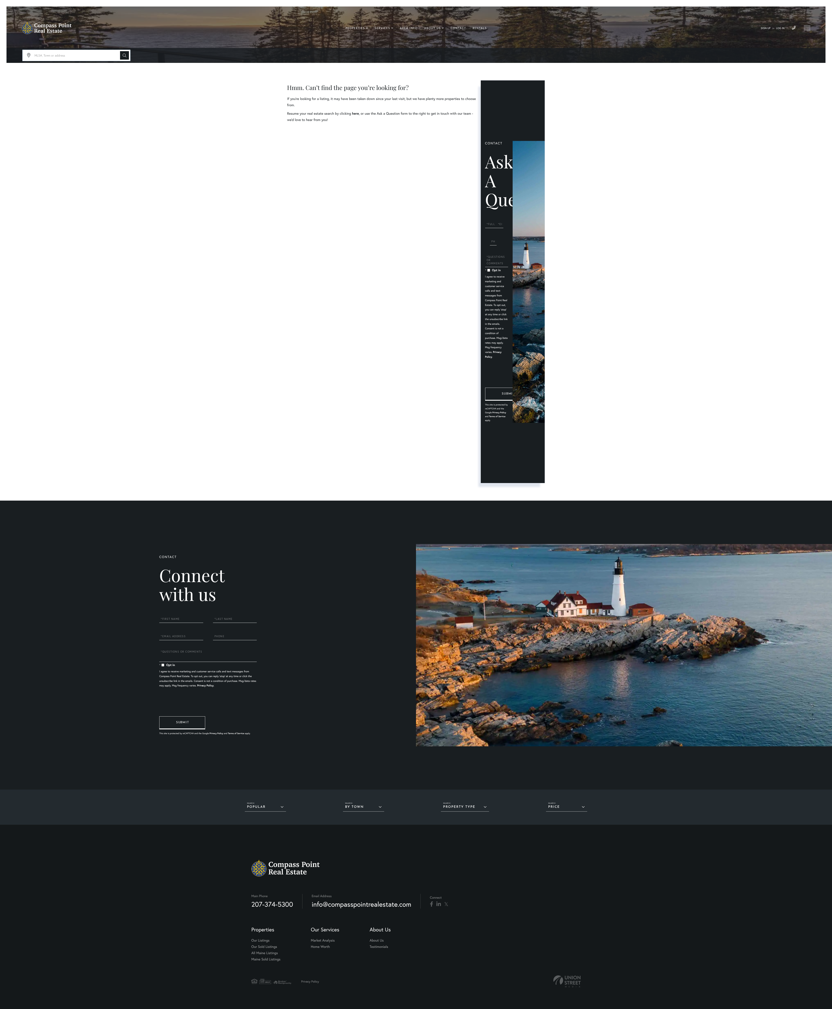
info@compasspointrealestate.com (361, 904)
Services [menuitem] (382, 28)
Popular (256, 807)
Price (554, 807)
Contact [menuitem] (458, 28)
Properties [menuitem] (355, 28)
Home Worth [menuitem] (320, 946)
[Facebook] (431, 904)
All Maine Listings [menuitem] (264, 953)
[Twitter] (446, 904)
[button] (124, 55)
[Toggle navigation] (807, 28)
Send (508, 394)
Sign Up (765, 28)
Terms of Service (497, 416)
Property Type (459, 807)
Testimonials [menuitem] (379, 946)
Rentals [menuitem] (480, 28)
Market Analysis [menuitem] (323, 940)
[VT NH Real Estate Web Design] (567, 981)
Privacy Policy (499, 412)
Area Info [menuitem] (409, 28)
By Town (354, 807)
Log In (780, 28)
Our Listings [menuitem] (260, 940)
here (355, 113)
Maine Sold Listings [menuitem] (265, 959)
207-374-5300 (272, 904)
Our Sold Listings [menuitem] (264, 946)
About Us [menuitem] (432, 28)
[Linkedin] (438, 904)
